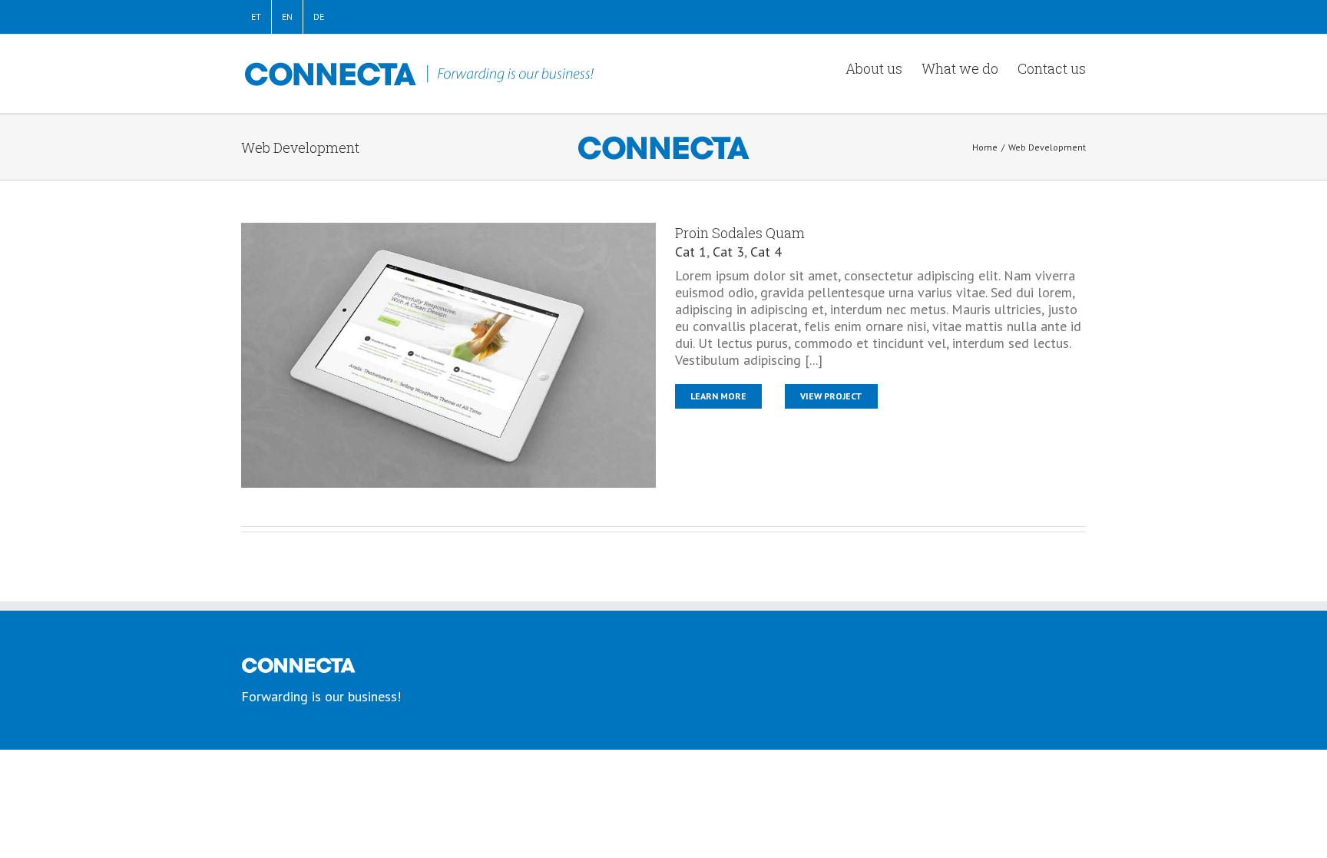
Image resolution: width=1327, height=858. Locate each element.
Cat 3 (728, 251)
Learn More (718, 396)
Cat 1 (691, 251)
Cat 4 (766, 251)
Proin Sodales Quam (740, 233)
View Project (831, 396)
